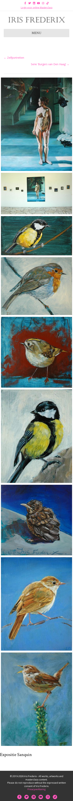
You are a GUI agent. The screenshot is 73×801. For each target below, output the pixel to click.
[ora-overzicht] (36, 193)
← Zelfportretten (14, 57)
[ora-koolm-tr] (36, 436)
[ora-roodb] (36, 286)
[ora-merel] (36, 520)
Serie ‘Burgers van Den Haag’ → (50, 64)
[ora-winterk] (36, 699)
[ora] (36, 124)
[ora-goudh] (36, 352)
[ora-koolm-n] (36, 236)
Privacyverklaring (36, 789)
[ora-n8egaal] (36, 604)
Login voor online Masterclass (36, 7)
